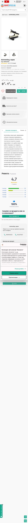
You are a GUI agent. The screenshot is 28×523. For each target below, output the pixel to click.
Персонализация (13, 277)
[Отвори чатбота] (25, 520)
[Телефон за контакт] (25, 516)
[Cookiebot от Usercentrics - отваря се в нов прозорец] (20, 245)
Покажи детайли (19, 268)
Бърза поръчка (10, 91)
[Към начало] (8, 5)
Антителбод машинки (12, 66)
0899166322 (8, 235)
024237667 (19, 235)
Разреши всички (14, 273)
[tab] (11, 130)
